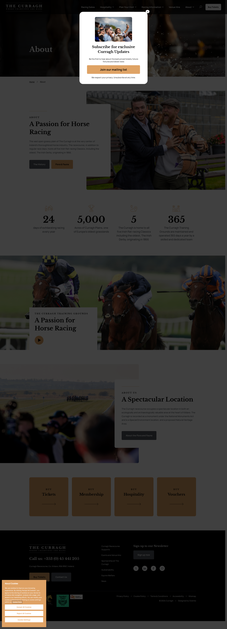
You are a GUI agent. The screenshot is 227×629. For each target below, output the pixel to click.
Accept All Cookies (24, 607)
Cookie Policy (17, 602)
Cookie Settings (24, 620)
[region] (24, 603)
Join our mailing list (113, 69)
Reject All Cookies (24, 613)
